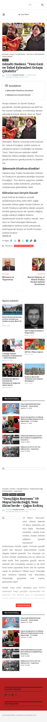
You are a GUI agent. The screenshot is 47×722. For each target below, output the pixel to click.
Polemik (13, 494)
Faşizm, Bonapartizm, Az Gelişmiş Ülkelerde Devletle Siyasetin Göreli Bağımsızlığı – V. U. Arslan (32, 419)
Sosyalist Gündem (18, 75)
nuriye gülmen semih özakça (24, 246)
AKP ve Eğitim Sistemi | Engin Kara (34, 332)
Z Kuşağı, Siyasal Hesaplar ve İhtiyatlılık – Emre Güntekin (12, 356)
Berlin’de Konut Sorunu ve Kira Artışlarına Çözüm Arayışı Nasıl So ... (12, 320)
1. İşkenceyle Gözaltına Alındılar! (19, 91)
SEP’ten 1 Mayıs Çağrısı (34, 352)
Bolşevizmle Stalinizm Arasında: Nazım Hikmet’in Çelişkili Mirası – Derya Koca (32, 438)
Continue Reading (23, 605)
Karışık (12, 54)
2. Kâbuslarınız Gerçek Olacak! (18, 95)
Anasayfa (5, 54)
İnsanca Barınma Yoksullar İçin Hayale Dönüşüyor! (34, 379)
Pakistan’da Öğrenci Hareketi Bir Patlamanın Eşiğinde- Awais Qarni (11, 382)
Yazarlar (12, 489)
